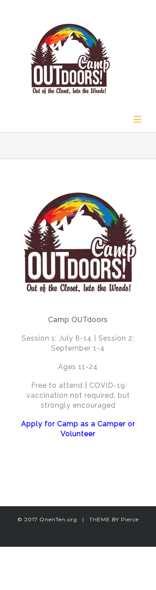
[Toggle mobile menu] (138, 119)
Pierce (130, 519)
